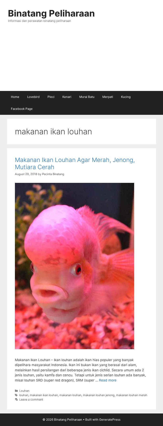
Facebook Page (22, 109)
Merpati (107, 97)
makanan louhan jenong (98, 395)
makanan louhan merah (131, 395)
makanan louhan (70, 395)
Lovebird (33, 97)
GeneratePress (109, 419)
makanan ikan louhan (44, 395)
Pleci (51, 97)
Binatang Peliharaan (51, 13)
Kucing (126, 97)
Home (15, 97)
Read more (107, 380)
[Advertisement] (81, 61)
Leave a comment (31, 399)
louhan (23, 395)
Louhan (24, 390)
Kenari (66, 97)
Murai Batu (86, 97)
